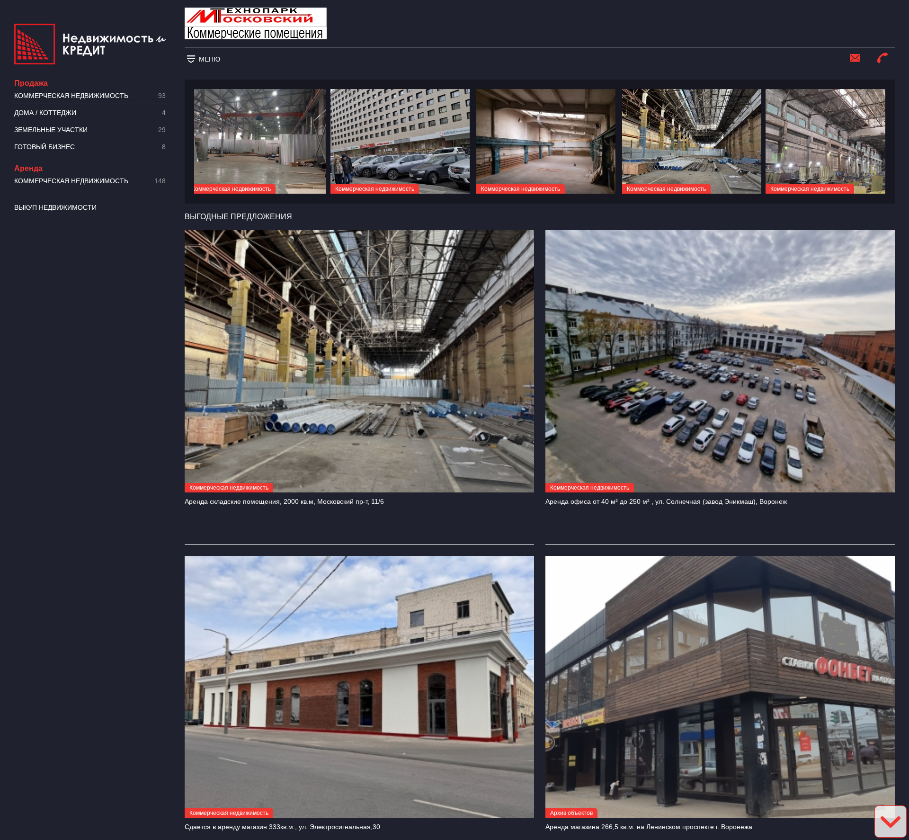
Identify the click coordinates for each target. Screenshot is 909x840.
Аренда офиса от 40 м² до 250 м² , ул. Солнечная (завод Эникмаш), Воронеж (666, 501)
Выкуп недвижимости (55, 207)
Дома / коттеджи (90, 113)
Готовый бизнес (90, 147)
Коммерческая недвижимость (90, 96)
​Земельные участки (90, 130)
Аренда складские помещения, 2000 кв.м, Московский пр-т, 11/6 (284, 501)
